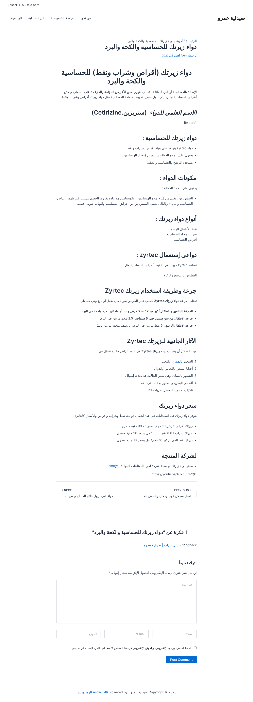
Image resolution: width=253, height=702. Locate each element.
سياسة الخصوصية (62, 18)
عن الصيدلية (36, 18)
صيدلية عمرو (231, 18)
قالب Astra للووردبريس (92, 692)
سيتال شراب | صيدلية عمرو (162, 545)
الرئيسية (16, 18)
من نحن (86, 18)
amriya (114, 466)
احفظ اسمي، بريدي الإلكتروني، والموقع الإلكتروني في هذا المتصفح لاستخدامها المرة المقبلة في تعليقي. (131, 648)
